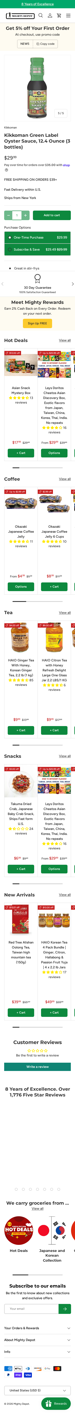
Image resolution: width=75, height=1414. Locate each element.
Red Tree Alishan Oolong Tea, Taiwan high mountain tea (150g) (21, 952)
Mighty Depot (21, 1403)
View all (65, 340)
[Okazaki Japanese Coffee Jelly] (21, 503)
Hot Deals (19, 1251)
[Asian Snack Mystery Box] (21, 364)
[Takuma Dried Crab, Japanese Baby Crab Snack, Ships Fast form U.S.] (21, 780)
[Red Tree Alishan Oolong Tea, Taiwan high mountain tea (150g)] (21, 919)
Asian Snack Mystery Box (20, 390)
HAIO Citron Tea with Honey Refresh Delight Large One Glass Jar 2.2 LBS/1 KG (54, 670)
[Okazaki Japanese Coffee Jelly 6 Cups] (54, 503)
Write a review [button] (37, 1067)
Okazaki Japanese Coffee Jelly (21, 531)
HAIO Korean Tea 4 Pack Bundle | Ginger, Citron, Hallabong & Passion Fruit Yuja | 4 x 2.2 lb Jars (54, 954)
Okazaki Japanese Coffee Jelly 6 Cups (54, 531)
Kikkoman (10, 127)
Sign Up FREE (37, 323)
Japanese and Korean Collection (52, 1255)
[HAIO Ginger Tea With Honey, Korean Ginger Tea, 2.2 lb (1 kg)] (21, 637)
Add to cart (52, 215)
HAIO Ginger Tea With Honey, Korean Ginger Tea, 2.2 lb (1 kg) (21, 667)
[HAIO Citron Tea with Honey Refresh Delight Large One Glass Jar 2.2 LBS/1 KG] (54, 637)
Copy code (47, 44)
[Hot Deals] (18, 1230)
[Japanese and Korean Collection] (52, 1230)
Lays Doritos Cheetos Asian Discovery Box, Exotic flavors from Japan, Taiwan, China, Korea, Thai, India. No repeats (54, 405)
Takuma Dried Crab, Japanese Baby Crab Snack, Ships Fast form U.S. (21, 814)
